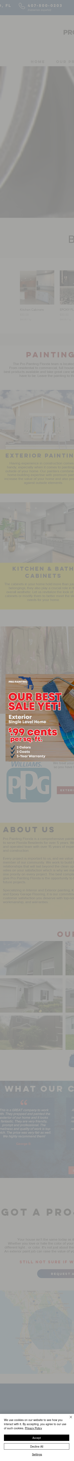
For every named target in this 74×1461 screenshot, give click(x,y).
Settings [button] (37, 1454)
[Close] (68, 1419)
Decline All (36, 1446)
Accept (36, 1438)
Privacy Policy (33, 1428)
